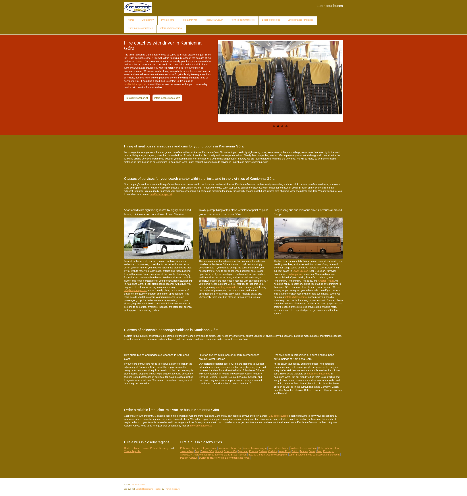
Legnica (196, 448)
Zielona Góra (207, 451)
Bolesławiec (224, 448)
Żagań (263, 448)
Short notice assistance (140, 28)
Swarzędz (204, 457)
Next (338, 80)
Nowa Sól (236, 448)
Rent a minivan (189, 19)
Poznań (184, 457)
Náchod (242, 454)
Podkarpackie (295, 274)
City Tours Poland (138, 484)
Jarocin (261, 454)
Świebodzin (186, 454)
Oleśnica (272, 451)
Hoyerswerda (217, 457)
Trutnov (304, 451)
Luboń (292, 454)
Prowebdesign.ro (172, 489)
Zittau (227, 454)
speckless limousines (318, 373)
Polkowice (185, 448)
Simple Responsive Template (148, 489)
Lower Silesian (300, 271)
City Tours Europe (278, 415)
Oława (312, 451)
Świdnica (294, 448)
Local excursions (271, 19)
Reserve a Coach (214, 19)
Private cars (167, 19)
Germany (163, 448)
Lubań (285, 448)
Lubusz (136, 448)
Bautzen (300, 454)
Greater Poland (326, 280)
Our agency (148, 19)
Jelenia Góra (187, 451)
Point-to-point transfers (243, 19)
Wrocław (334, 448)
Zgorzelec (243, 451)
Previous (222, 80)
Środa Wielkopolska (316, 454)
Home (131, 19)
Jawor (213, 448)
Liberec (219, 454)
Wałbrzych (323, 448)
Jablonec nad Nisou (203, 454)
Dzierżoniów (230, 451)
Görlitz (295, 451)
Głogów (205, 448)
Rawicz (246, 448)
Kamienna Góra (308, 448)
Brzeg (234, 454)
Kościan (253, 451)
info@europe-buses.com (167, 98)
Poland (139, 61)
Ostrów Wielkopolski (276, 454)
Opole (127, 448)
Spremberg (333, 454)
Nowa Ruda (285, 451)
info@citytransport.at (171, 28)
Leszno (255, 448)
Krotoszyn (328, 451)
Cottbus (193, 457)
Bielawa (263, 451)
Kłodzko (252, 454)
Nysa (246, 457)
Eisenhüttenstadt (234, 457)
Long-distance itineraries (300, 19)
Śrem (319, 451)
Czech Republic (132, 451)
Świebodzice (274, 448)
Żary (197, 451)
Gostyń (219, 451)
